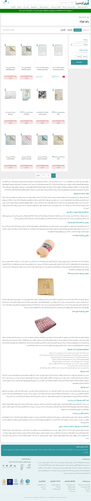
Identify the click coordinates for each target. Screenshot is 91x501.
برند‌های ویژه (34, 7)
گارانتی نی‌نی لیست (56, 7)
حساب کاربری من (42, 485)
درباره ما (19, 7)
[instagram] (3, 466)
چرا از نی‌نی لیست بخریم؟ (68, 7)
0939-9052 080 (22, 468)
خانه (85, 17)
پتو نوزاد (81, 17)
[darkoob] (7, 465)
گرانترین (63, 30)
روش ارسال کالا (71, 489)
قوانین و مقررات (71, 487)
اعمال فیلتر (79, 62)
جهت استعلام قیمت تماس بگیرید (26, 77)
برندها (44, 489)
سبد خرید (43, 487)
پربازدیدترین (77, 30)
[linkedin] (15, 466)
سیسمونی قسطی (44, 7)
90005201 (28, 467)
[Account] (8, 3)
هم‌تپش (13, 7)
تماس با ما (26, 7)
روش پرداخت (72, 491)
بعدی (38, 175)
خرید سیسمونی (62, 182)
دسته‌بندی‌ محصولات (82, 7)
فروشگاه (58, 487)
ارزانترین (70, 30)
